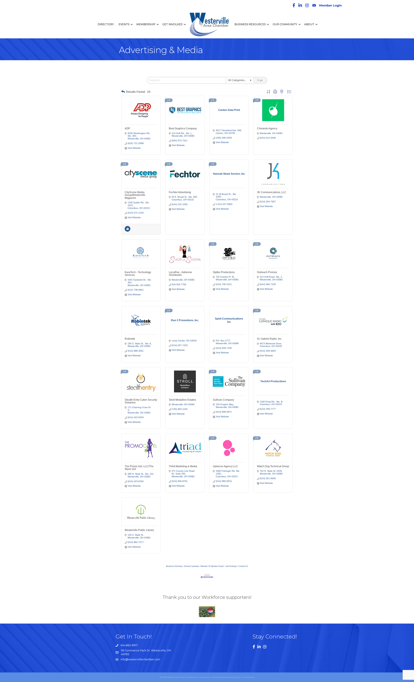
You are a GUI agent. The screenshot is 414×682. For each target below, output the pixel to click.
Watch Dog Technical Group (273, 466)
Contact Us (243, 566)
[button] (123, 91)
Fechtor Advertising (180, 192)
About (309, 24)
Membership (145, 24)
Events (124, 24)
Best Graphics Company (183, 128)
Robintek (130, 338)
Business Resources (250, 24)
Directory (106, 24)
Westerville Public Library (139, 530)
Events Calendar (191, 566)
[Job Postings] (127, 231)
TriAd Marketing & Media (183, 466)
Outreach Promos (267, 272)
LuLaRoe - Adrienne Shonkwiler (180, 273)
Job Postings (231, 566)
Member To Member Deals (212, 566)
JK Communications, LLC (271, 192)
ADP (127, 128)
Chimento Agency (267, 128)
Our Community (285, 24)
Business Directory (174, 566)
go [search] (261, 80)
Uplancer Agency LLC (225, 466)
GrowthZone (248, 677)
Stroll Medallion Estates (182, 399)
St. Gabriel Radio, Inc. (269, 338)
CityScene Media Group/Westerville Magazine (135, 195)
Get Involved (172, 24)
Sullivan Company (223, 399)
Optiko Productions (224, 272)
